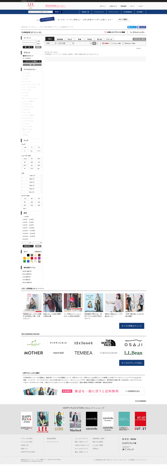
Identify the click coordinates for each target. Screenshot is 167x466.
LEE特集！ (140, 12)
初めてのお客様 (98, 442)
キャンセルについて (81, 449)
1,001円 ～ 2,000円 (27, 219)
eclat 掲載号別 (26, 277)
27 (25, 168)
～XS (24, 147)
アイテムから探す (27, 442)
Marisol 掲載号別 (27, 282)
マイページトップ (53, 442)
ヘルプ (140, 6)
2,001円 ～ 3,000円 (27, 222)
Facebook (141, 27)
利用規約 (132, 460)
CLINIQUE (28, 58)
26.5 (39, 165)
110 (39, 202)
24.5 (32, 162)
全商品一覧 (85, 12)
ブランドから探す (27, 438)
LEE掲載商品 (127, 12)
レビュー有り (117, 43)
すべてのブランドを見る (132, 363)
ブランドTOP (137, 32)
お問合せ (95, 449)
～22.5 (25, 158)
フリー (39, 151)
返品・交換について (81, 452)
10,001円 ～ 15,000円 (28, 230)
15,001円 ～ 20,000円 (28, 233)
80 (32, 198)
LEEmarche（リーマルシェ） (29, 27)
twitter (132, 27)
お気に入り (113, 6)
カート (132, 6)
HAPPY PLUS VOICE (28, 452)
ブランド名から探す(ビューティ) (49, 27)
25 (39, 162)
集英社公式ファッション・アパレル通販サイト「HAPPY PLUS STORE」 (41, 459)
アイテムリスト (99, 12)
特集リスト (24, 449)
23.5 (39, 158)
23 (32, 158)
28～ (39, 168)
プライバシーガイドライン (120, 460)
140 (39, 205)
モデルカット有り (130, 43)
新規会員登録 (51, 438)
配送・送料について (81, 442)
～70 (24, 198)
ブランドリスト (114, 12)
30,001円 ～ (25, 239)
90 (39, 198)
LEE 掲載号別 (26, 279)
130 (32, 205)
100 (32, 202)
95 (25, 202)
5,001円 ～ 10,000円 (28, 228)
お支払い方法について (82, 445)
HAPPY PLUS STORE (73, 408)
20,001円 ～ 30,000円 (28, 236)
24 (25, 162)
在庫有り (107, 43)
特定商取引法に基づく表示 (102, 460)
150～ (25, 208)
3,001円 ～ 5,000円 (27, 225)
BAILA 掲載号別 (26, 274)
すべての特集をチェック (132, 326)
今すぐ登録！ (123, 19)
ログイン (103, 6)
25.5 (25, 165)
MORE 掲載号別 (26, 271)
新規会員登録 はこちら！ (55, 6)
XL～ (31, 151)
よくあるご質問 (98, 445)
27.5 (32, 168)
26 (32, 165)
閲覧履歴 (124, 6)
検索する (58, 12)
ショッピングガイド (81, 438)
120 (25, 205)
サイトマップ (141, 460)
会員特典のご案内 (98, 438)
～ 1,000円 (25, 216)
